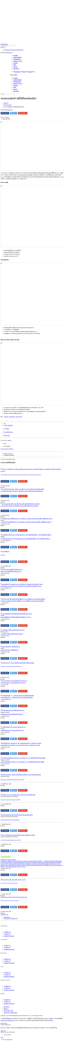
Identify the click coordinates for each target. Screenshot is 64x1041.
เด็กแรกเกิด (7, 435)
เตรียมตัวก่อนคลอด (9, 936)
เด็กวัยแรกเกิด (17, 59)
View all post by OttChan (7, 449)
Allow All (3, 1030)
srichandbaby (12, 416)
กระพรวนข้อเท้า (8, 425)
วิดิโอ (14, 65)
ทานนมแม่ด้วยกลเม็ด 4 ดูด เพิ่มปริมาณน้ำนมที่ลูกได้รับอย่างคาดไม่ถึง (19, 505)
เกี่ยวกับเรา (16, 69)
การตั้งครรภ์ (7, 934)
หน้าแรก (6, 103)
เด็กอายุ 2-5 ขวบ (17, 61)
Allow (5, 1023)
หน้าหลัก (15, 55)
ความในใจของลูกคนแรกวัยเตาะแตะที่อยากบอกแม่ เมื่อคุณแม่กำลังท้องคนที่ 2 (22, 491)
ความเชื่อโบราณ (8, 432)
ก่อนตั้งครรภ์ (7, 932)
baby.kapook (19, 416)
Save (2, 1037)
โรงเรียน (15, 63)
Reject (2, 1023)
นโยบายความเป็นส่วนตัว (10, 1012)
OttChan (7, 117)
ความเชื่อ (6, 428)
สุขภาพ (15, 67)
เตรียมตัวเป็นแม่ (17, 57)
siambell (6, 416)
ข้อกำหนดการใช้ (8, 1010)
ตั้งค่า (51, 1020)
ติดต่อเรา (6, 1008)
